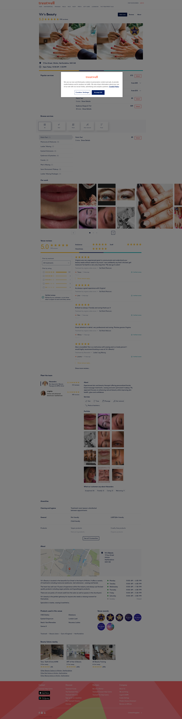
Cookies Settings (82, 92)
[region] (92, 84)
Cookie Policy (114, 86)
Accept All (98, 92)
